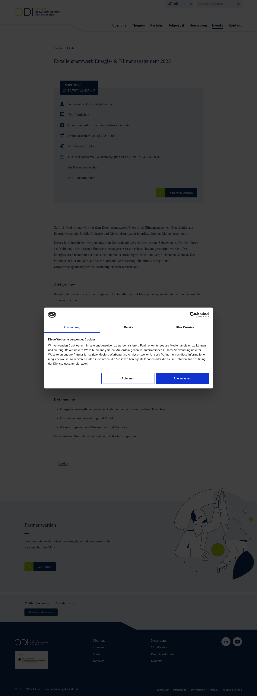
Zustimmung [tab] (72, 327)
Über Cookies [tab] (185, 327)
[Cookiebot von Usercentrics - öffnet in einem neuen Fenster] (192, 315)
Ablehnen (128, 378)
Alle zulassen (182, 378)
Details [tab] (128, 327)
